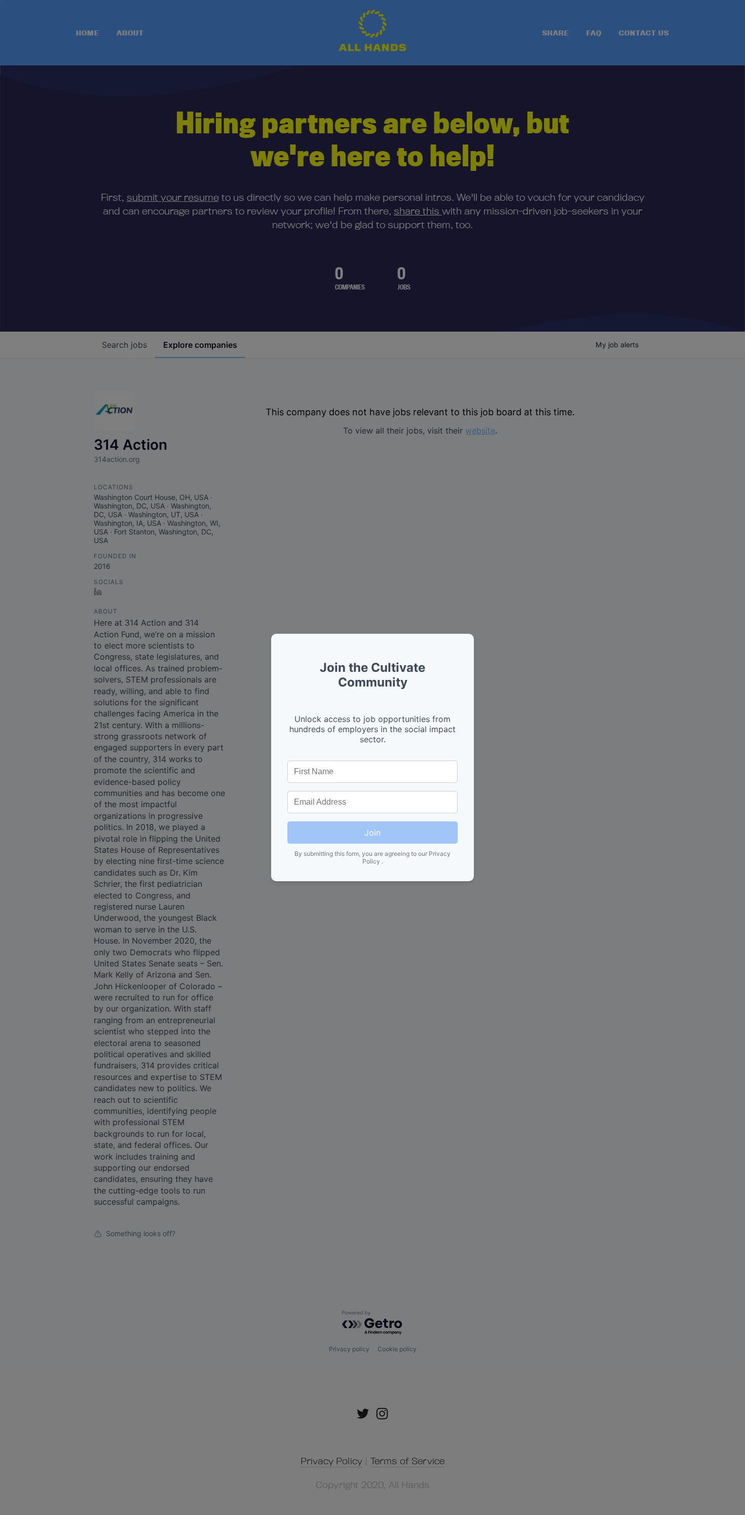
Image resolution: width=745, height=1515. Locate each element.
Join (372, 832)
